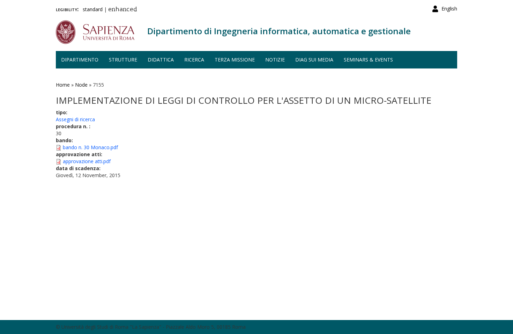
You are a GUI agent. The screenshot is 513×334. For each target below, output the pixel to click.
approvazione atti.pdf (87, 161)
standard (93, 9)
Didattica (161, 59)
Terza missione (235, 59)
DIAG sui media (314, 59)
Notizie (275, 59)
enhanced (122, 10)
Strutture (123, 59)
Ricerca (194, 59)
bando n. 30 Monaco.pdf (90, 147)
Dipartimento (79, 59)
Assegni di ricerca (75, 119)
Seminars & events (368, 59)
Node (81, 84)
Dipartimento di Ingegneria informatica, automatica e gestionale (279, 31)
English (449, 8)
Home (63, 84)
